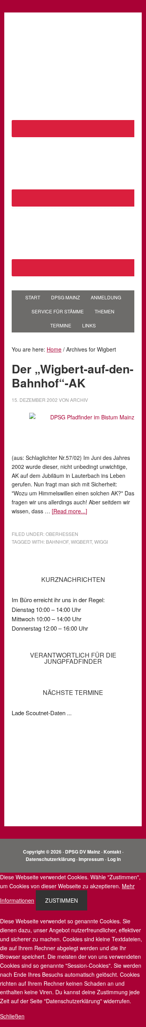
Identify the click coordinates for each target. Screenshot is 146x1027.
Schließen (12, 1016)
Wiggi (101, 541)
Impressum (91, 859)
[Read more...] (69, 511)
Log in (114, 859)
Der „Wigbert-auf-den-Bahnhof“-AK (73, 375)
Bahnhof (57, 541)
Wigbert (81, 541)
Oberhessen (62, 533)
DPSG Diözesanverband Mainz (73, 35)
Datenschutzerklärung (50, 859)
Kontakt (112, 851)
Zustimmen (61, 900)
